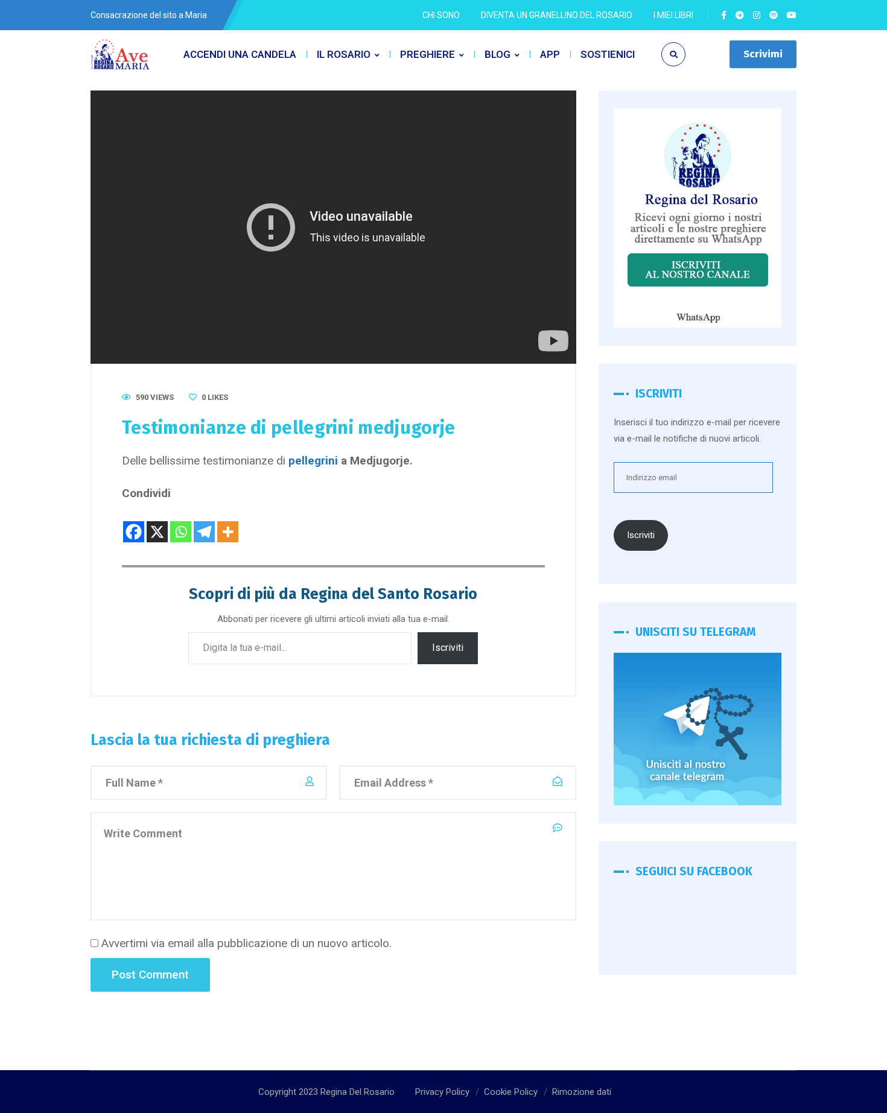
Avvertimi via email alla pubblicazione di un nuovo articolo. (246, 943)
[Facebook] (133, 523)
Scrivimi (763, 54)
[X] (157, 523)
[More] (227, 523)
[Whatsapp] (180, 523)
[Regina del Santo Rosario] (121, 54)
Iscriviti (447, 647)
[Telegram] (204, 523)
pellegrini (313, 461)
